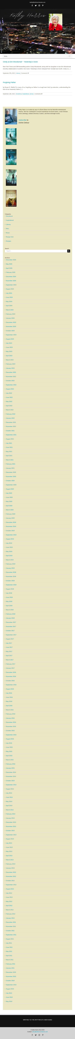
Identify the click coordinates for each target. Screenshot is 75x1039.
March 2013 (9, 859)
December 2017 (11, 622)
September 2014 (11, 784)
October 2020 (10, 480)
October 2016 (10, 680)
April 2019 (9, 555)
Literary (18, 73)
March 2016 (9, 710)
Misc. (7, 228)
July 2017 (9, 643)
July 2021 (9, 443)
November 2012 (11, 876)
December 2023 (11, 322)
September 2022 (11, 385)
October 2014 (10, 780)
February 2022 (10, 414)
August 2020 (10, 489)
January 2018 (10, 618)
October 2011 (10, 930)
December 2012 (11, 872)
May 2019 (9, 551)
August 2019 (10, 539)
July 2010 (9, 993)
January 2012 (10, 918)
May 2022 (9, 401)
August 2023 (10, 339)
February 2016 (10, 714)
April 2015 (9, 755)
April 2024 (9, 305)
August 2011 (10, 939)
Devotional (19, 94)
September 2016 (11, 685)
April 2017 (9, 655)
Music (8, 233)
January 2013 (10, 868)
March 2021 (9, 460)
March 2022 (9, 410)
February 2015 (10, 764)
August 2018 (10, 589)
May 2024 (9, 301)
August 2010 (10, 989)
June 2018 (9, 597)
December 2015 (11, 722)
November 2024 (11, 280)
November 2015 (11, 726)
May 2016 (9, 701)
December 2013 (11, 822)
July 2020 (9, 493)
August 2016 (10, 689)
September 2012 (11, 884)
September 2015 (11, 735)
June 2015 (9, 747)
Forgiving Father (9, 82)
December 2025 (11, 260)
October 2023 (10, 330)
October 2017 (10, 630)
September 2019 (11, 535)
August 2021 (10, 439)
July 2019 (9, 543)
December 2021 (11, 422)
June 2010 (9, 997)
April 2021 (9, 455)
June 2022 (9, 397)
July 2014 (9, 793)
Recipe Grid (9, 237)
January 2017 (10, 668)
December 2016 (11, 672)
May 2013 (9, 851)
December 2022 (11, 372)
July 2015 (9, 743)
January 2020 (10, 518)
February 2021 (10, 464)
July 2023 (9, 343)
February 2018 (10, 614)
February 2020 (10, 514)
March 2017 (9, 660)
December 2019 (11, 522)
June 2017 (9, 647)
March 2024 (9, 310)
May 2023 (9, 351)
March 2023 (9, 360)
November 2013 (11, 826)
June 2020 (9, 497)
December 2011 (11, 922)
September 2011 (11, 935)
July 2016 (9, 693)
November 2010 (11, 976)
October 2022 (10, 380)
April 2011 (9, 955)
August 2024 (10, 289)
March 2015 (9, 760)
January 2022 (10, 418)
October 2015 (10, 730)
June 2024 (9, 297)
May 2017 (9, 651)
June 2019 (9, 547)
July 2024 (9, 293)
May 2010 (9, 1001)
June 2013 (9, 847)
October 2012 (10, 880)
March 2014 (9, 810)
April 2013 (9, 855)
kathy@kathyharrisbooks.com (37, 2)
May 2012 (9, 901)
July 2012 (9, 893)
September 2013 (11, 835)
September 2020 (11, 485)
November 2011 (11, 926)
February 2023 (10, 364)
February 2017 (10, 664)
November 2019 (11, 526)
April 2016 (9, 705)
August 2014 (10, 789)
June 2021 (9, 447)
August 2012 (10, 889)
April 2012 (9, 905)
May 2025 (9, 264)
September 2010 (11, 985)
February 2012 (10, 914)
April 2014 (9, 805)
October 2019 (10, 530)
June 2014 (9, 797)
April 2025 (9, 268)
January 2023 (10, 368)
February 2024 (10, 314)
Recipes (8, 241)
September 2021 (11, 435)
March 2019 (9, 560)
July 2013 (9, 843)
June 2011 (9, 947)
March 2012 (9, 910)
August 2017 (10, 639)
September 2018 (11, 585)
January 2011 (10, 968)
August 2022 (10, 389)
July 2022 (9, 393)
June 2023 (9, 347)
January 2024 (10, 318)
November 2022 (11, 376)
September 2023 (11, 335)
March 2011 (9, 959)
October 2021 (10, 430)
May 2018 (9, 601)
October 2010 (10, 980)
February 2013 (10, 864)
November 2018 (11, 576)
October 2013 (10, 830)
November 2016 (11, 676)
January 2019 (10, 568)
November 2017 (11, 626)
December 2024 (11, 276)
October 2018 (10, 580)
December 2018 (11, 572)
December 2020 (11, 472)
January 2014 (10, 818)
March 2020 (9, 510)
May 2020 (9, 501)
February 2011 (10, 964)
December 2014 (11, 772)
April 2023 (9, 355)
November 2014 (11, 776)
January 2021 (10, 468)
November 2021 (11, 426)
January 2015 (10, 768)
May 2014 (9, 801)
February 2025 (10, 272)
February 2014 (10, 814)
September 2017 (11, 635)
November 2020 (11, 476)
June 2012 (9, 897)
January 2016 (10, 718)
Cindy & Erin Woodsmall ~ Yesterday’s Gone (20, 62)
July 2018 (9, 593)
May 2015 (9, 751)
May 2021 (9, 451)
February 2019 (10, 564)
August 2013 (10, 839)
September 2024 (11, 285)
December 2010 (11, 972)
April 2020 (9, 505)
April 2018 (9, 605)
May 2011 (9, 951)
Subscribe (22, 120)
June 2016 (9, 697)
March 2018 (9, 610)
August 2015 (10, 739)
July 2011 (9, 943)
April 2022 (9, 405)
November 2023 (11, 326)
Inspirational (25, 94)
